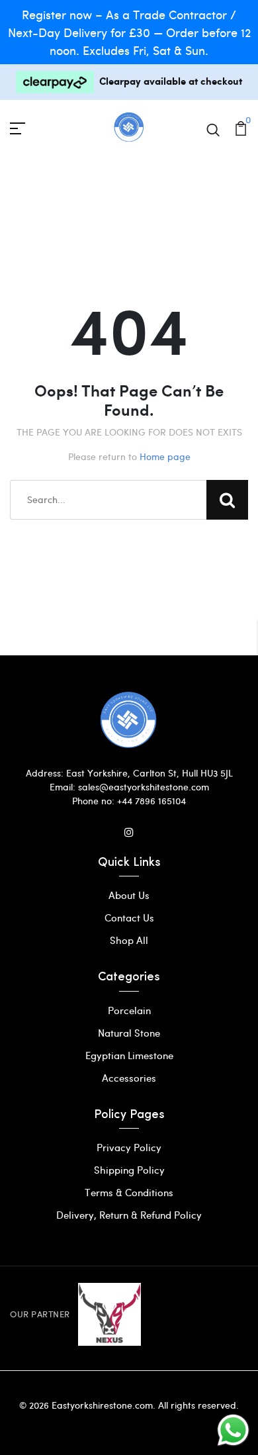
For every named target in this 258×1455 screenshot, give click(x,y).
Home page (165, 456)
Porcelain (129, 1010)
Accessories (129, 1077)
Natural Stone (129, 1032)
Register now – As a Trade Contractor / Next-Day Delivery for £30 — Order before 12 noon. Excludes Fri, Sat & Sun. (129, 32)
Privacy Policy (129, 1147)
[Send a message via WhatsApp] (233, 1430)
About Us (129, 895)
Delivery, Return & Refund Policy (129, 1214)
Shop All (129, 940)
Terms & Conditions (129, 1192)
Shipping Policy (129, 1169)
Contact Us (129, 917)
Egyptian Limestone (129, 1055)
